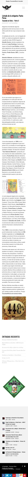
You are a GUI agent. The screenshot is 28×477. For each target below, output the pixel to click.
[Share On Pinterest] (14, 475)
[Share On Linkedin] (10, 475)
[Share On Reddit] (17, 475)
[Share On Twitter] (7, 475)
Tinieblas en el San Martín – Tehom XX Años (11, 355)
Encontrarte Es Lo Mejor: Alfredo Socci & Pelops (12, 347)
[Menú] (23, 8)
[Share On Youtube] (24, 475)
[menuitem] (14, 1)
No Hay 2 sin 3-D (6, 358)
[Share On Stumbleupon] (21, 475)
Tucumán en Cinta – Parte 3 (10, 20)
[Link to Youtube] (25, 466)
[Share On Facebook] (3, 475)
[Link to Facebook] (22, 466)
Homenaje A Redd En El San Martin (9, 339)
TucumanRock (14, 23)
